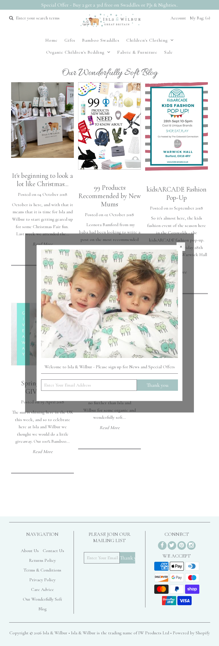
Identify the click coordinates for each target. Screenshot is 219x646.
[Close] (181, 246)
